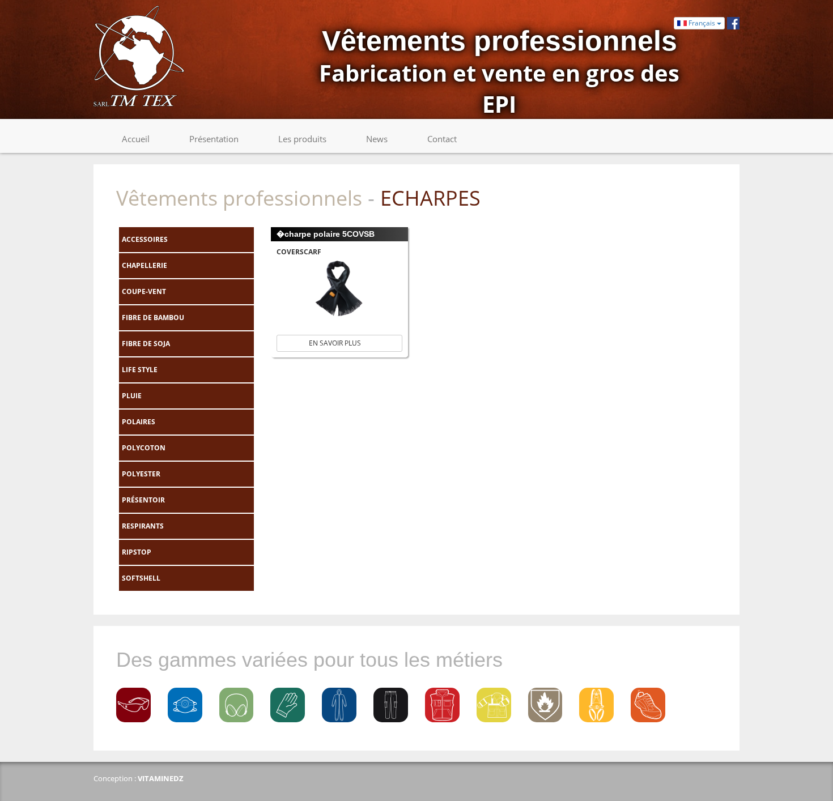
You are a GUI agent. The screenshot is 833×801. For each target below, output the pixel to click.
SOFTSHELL (141, 578)
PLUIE (132, 395)
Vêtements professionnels (239, 198)
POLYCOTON (143, 448)
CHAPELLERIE (144, 265)
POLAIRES (138, 422)
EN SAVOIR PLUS (336, 343)
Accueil (136, 138)
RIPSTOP (136, 552)
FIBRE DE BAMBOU (153, 317)
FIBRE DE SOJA (146, 343)
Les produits (302, 138)
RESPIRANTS (143, 526)
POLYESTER (141, 474)
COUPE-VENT (144, 291)
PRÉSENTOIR (143, 500)
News (377, 138)
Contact (442, 138)
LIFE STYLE (140, 369)
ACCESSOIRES (145, 239)
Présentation (214, 138)
